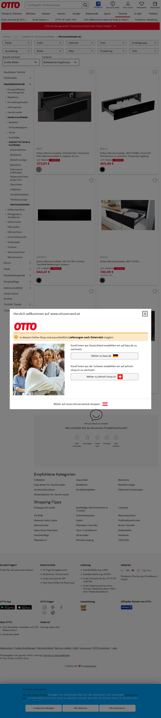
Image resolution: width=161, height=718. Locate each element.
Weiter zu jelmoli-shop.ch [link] (101, 376)
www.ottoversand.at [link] (77, 404)
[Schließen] (144, 313)
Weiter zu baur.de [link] (101, 356)
